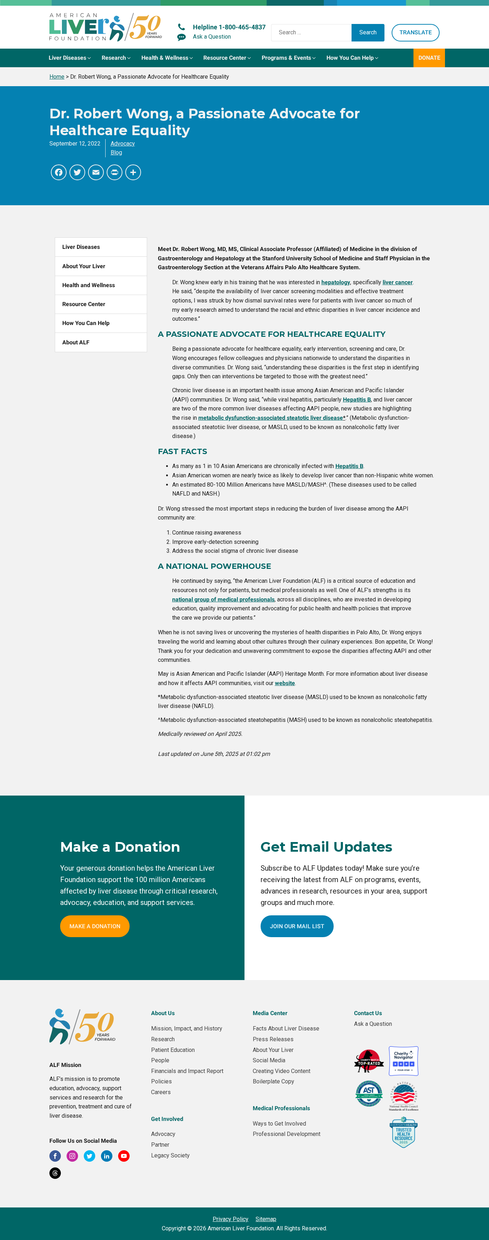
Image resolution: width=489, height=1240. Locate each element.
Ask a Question (373, 1023)
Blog (116, 152)
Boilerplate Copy (273, 1081)
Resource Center (83, 304)
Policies (161, 1081)
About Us (163, 1013)
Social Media (269, 1060)
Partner (160, 1144)
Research (163, 1039)
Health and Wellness (88, 285)
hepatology (335, 282)
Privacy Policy (230, 1219)
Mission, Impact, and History (186, 1028)
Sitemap (266, 1219)
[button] (70, 58)
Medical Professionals (281, 1108)
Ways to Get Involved (279, 1123)
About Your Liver (83, 266)
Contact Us (368, 1013)
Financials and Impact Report (187, 1071)
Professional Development (286, 1134)
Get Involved (167, 1119)
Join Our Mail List (297, 926)
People (160, 1060)
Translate (416, 32)
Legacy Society (170, 1155)
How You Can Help (86, 323)
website (285, 683)
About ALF (75, 342)
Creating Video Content (281, 1071)
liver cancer (398, 282)
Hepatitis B (349, 466)
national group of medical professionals (223, 599)
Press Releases (273, 1039)
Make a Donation (94, 926)
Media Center (270, 1013)
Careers (161, 1092)
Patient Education (173, 1050)
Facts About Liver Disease (286, 1028)
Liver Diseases (81, 246)
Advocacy (123, 143)
